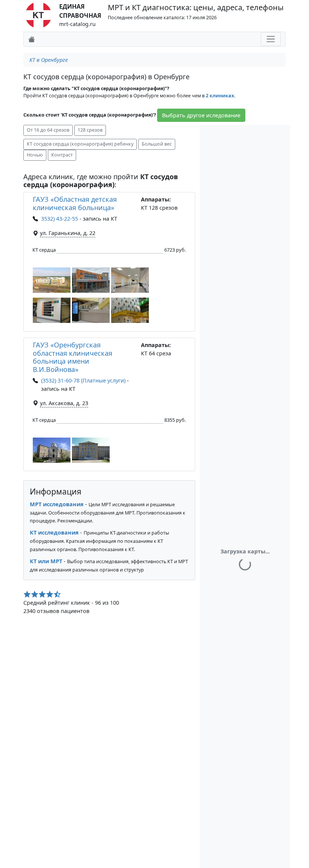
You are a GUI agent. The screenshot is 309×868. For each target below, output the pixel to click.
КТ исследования (54, 532)
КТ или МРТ (46, 561)
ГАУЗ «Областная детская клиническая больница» (75, 203)
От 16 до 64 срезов (48, 130)
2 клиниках (220, 95)
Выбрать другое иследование (201, 115)
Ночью (35, 155)
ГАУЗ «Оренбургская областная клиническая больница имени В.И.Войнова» (72, 357)
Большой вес (157, 144)
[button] (51, 280)
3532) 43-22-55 (59, 218)
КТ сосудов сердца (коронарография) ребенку (80, 144)
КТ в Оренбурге (48, 59)
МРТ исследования (57, 504)
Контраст (62, 155)
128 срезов (90, 130)
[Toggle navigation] (271, 39)
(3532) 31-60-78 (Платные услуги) (83, 380)
